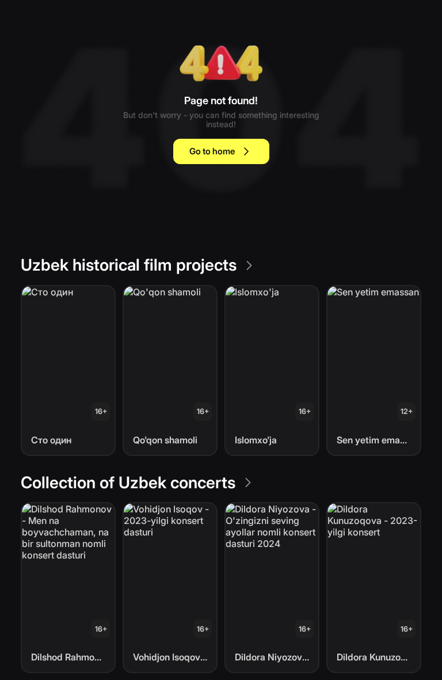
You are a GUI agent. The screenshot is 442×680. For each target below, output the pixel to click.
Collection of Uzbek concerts (128, 482)
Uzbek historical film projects (129, 265)
